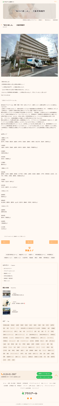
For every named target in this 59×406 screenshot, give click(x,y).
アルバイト (12, 328)
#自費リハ (31, 254)
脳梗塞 (28, 344)
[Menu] (55, 1)
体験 (16, 344)
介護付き (27, 337)
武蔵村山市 (30, 356)
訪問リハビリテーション (8, 331)
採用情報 (31, 350)
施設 (9, 350)
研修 (43, 325)
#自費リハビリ (17, 257)
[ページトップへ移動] (56, 375)
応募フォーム (35, 353)
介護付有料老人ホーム (33, 334)
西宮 (52, 347)
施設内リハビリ (31, 347)
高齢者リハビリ (17, 236)
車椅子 (18, 347)
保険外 (36, 350)
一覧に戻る (29, 242)
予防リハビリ (22, 236)
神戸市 (22, 353)
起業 (35, 331)
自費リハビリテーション (20, 334)
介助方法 (5, 347)
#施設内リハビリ (23, 254)
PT (45, 331)
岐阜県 (17, 325)
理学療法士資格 (6, 325)
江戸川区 (5, 350)
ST (26, 334)
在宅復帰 (37, 344)
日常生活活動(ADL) (8, 275)
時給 (20, 331)
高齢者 (17, 350)
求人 (20, 344)
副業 (42, 331)
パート (17, 328)
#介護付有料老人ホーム (11, 254)
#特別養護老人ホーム (40, 254)
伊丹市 (47, 325)
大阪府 (4, 344)
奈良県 (30, 353)
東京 (4, 328)
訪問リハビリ (42, 337)
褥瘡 (8, 353)
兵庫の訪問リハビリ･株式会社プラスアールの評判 (30, 328)
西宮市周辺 (5, 337)
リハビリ (43, 347)
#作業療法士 (50, 254)
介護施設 (53, 328)
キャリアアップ (30, 331)
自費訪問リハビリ (10, 356)
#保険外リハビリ (8, 257)
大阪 (26, 353)
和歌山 (13, 350)
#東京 (36, 257)
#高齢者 (31, 257)
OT (48, 331)
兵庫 (27, 350)
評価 (41, 353)
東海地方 (12, 325)
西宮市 (48, 347)
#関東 (40, 257)
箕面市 (26, 325)
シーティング (24, 347)
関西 (4, 353)
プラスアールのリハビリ (9, 236)
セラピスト (43, 344)
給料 (48, 328)
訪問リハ (16, 331)
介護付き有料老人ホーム (44, 334)
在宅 (45, 356)
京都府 (52, 353)
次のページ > (53, 242)
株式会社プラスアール (19, 337)
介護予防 (52, 325)
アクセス (10, 347)
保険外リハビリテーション (8, 334)
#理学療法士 (46, 257)
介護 (44, 353)
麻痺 (48, 344)
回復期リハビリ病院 (38, 356)
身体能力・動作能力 (8, 278)
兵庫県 (32, 344)
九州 (14, 347)
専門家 (24, 344)
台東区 (48, 353)
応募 (8, 344)
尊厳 (51, 344)
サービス (44, 350)
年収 (24, 331)
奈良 (40, 350)
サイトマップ (35, 388)
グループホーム (50, 337)
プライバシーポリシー (14, 353)
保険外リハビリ (51, 350)
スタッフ (38, 347)
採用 (8, 328)
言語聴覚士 (44, 328)
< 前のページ (5, 242)
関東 (4, 356)
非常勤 (52, 331)
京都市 (39, 325)
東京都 (12, 344)
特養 (48, 356)
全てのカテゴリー (8, 268)
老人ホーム (24, 356)
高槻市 (35, 325)
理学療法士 (53, 334)
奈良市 (30, 325)
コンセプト (11, 337)
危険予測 (52, 356)
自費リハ (22, 350)
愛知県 (22, 325)
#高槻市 (53, 257)
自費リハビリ (18, 356)
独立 (39, 331)
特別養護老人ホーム (35, 337)
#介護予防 (25, 257)
